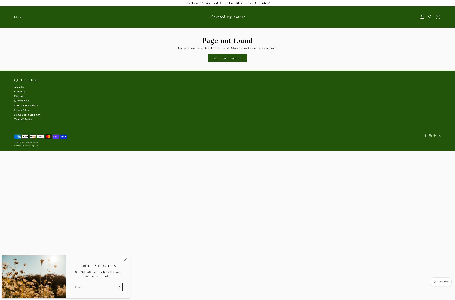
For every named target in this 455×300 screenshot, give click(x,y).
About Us (19, 87)
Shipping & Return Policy (27, 114)
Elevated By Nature (227, 17)
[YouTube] (439, 135)
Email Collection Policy (26, 105)
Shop (17, 16)
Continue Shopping (227, 57)
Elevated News (21, 101)
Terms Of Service (23, 119)
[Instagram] (430, 135)
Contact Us (19, 91)
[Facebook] (425, 135)
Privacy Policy (21, 110)
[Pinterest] (434, 135)
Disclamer (19, 96)
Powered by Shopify (26, 145)
